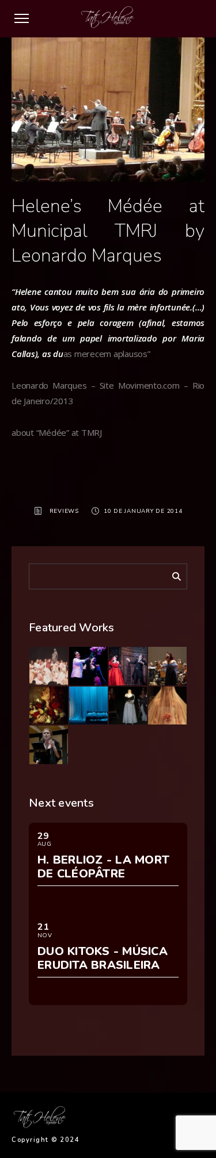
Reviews (64, 511)
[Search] (172, 574)
